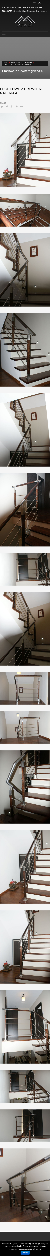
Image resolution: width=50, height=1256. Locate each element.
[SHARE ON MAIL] (21, 107)
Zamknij (25, 1253)
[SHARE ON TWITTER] (2, 107)
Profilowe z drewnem (21, 62)
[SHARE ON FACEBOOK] (7, 107)
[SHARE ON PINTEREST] (17, 107)
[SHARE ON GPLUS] (12, 107)
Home (5, 62)
